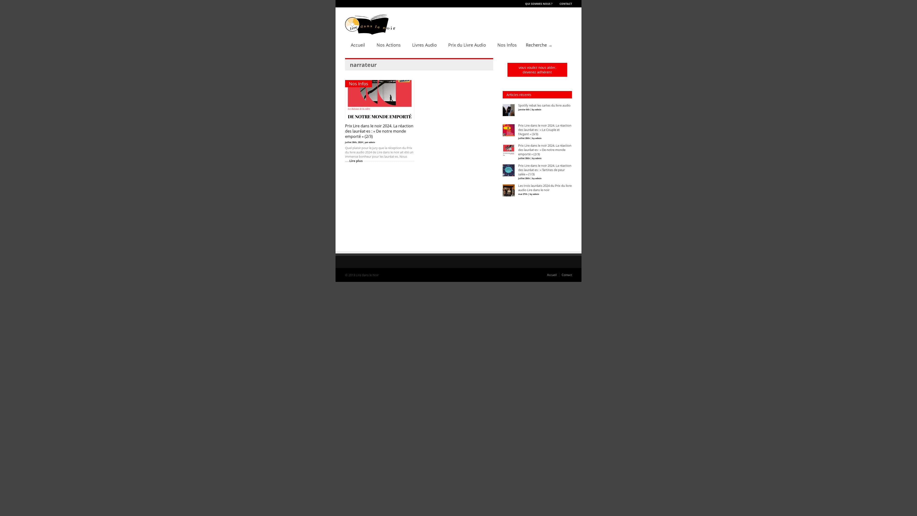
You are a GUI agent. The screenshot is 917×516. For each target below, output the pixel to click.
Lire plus (356, 161)
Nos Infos (507, 45)
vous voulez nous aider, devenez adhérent (537, 69)
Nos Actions (389, 45)
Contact (566, 3)
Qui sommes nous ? (538, 3)
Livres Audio (424, 45)
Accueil (358, 45)
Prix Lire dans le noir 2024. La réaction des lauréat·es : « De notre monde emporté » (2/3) (379, 131)
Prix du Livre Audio (467, 45)
